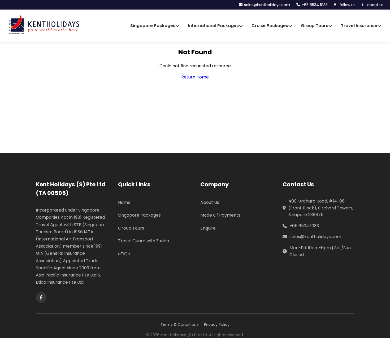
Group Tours (131, 228)
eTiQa (124, 254)
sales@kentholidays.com (315, 237)
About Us (209, 202)
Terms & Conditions (180, 324)
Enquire (208, 228)
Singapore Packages (139, 215)
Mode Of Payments (220, 215)
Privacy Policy (216, 324)
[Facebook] (41, 297)
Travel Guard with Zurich (143, 241)
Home (124, 202)
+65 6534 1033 (304, 226)
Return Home (195, 77)
